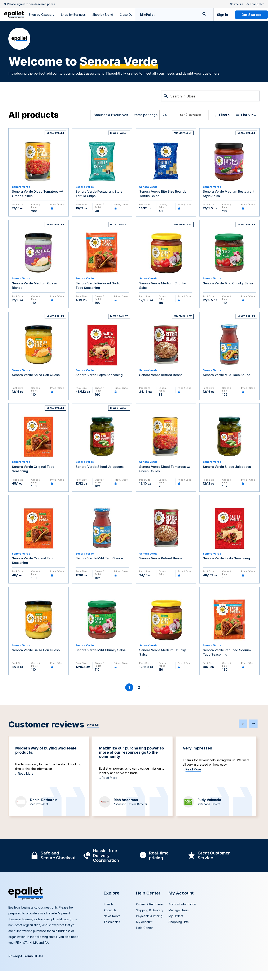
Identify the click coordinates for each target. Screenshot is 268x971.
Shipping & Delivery (149, 910)
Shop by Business (73, 14)
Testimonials (112, 922)
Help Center (144, 928)
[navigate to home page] (14, 14)
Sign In (222, 15)
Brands (108, 904)
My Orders (176, 916)
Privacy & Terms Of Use (26, 956)
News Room (112, 916)
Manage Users (179, 910)
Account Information (182, 904)
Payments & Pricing (149, 916)
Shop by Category (41, 14)
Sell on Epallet (255, 4)
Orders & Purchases (150, 904)
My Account (144, 922)
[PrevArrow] (243, 723)
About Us (110, 910)
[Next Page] (148, 687)
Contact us (236, 4)
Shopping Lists (179, 922)
